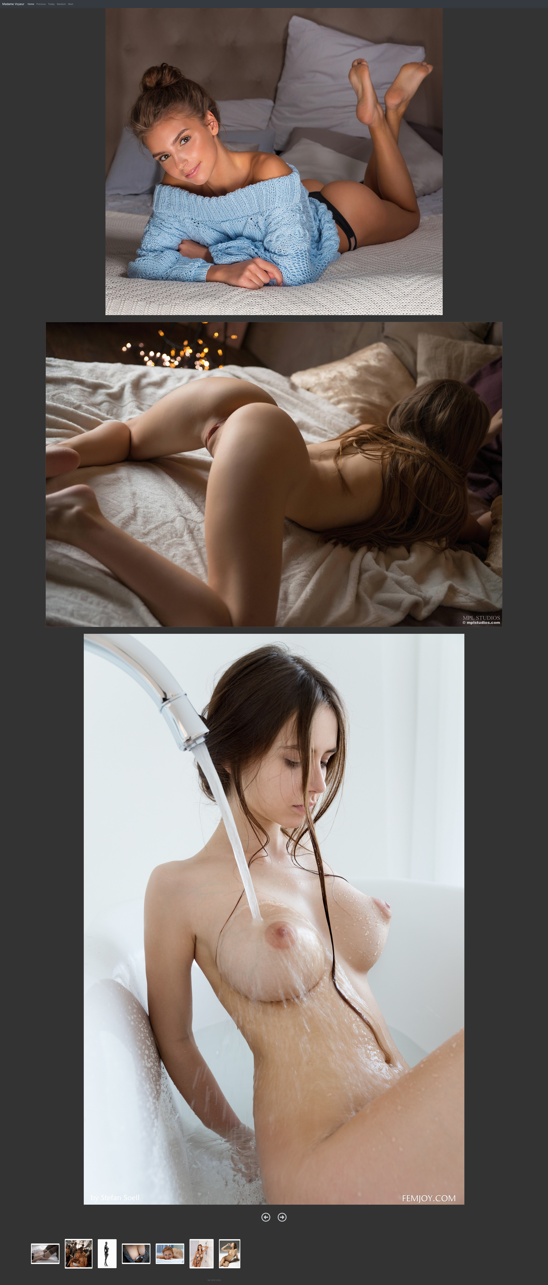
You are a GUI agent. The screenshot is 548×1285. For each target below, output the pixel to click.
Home (31, 3)
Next (70, 4)
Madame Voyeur (13, 4)
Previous (41, 4)
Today (51, 4)
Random (61, 4)
